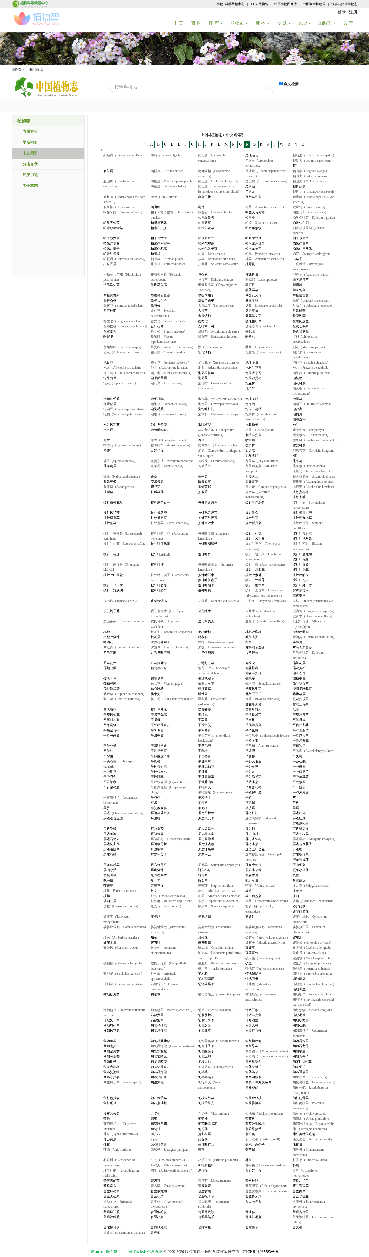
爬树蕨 (250, 186)
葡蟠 (106, 1119)
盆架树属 (299, 445)
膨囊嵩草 (204, 482)
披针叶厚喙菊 (160, 544)
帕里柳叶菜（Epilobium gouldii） (315, 218)
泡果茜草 (109, 378)
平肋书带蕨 (159, 751)
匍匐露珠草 (301, 1041)
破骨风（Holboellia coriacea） (313, 942)
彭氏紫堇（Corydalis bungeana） (315, 451)
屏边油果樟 (206, 849)
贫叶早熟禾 (159, 709)
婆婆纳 (155, 917)
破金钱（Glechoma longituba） (313, 948)
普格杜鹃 (251, 1181)
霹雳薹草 (299, 595)
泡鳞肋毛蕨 (111, 399)
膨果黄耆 (109, 482)
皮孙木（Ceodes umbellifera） (265, 621)
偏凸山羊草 (206, 684)
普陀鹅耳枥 (111, 1227)
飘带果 (203, 694)
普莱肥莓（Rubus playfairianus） (267, 1186)
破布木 (297, 937)
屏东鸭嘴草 (111, 865)
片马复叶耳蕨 (160, 653)
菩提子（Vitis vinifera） (214, 1113)
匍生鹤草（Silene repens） (311, 1077)
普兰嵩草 (299, 1191)
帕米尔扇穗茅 (255, 243)
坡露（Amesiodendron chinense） (220, 896)
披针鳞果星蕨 (302, 513)
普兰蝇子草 (206, 1196)
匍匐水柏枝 (159, 1051)
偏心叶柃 (157, 689)
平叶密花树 (253, 787)
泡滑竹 (250, 388)
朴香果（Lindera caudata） (311, 1160)
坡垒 (248, 891)
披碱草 (108, 492)
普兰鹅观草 (301, 1186)
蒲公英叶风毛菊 (304, 1134)
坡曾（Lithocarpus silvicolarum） (267, 901)
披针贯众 (251, 513)
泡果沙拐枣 (253, 378)
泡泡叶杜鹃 (206, 409)
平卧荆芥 (109, 771)
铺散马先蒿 (253, 1015)
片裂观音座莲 (255, 647)
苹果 (154, 802)
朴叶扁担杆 (206, 1165)
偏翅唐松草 (159, 668)
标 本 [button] (261, 23)
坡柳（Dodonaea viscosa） (169, 896)
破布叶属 (204, 942)
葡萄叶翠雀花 (207, 1124)
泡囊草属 (109, 404)
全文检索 (291, 84)
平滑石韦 (251, 740)
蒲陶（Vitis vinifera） (118, 1150)
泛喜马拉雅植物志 (344, 4)
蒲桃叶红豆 (206, 1144)
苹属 (296, 808)
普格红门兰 (301, 1181)
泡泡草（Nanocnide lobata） (170, 404)
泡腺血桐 (299, 419)
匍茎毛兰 (299, 1067)
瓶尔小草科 (253, 870)
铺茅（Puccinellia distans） (216, 1010)
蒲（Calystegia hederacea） (311, 1129)
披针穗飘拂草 (302, 518)
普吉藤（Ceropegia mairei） (170, 1186)
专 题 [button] (282, 23)
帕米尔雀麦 (206, 243)
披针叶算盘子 (207, 580)
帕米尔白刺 (301, 223)
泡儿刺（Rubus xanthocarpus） (172, 373)
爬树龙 (250, 191)
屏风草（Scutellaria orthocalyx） (220, 865)
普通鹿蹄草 (301, 1212)
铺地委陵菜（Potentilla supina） (220, 994)
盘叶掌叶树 (206, 326)
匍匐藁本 (204, 1030)
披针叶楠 (157, 564)
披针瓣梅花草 (113, 502)
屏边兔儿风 (111, 844)
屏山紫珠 (157, 870)
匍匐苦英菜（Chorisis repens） (219, 1041)
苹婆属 (250, 808)
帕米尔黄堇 (111, 238)
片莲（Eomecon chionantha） (217, 647)
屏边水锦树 (253, 839)
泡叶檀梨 (204, 425)
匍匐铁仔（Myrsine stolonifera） (267, 1051)
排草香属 (109, 264)
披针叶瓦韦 (301, 580)
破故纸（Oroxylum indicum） (218, 948)
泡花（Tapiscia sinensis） (120, 383)
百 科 (198, 22)
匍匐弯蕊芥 (111, 1056)
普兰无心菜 (111, 1196)
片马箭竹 (251, 653)
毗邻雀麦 (251, 637)
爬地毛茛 (251, 155)
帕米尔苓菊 (111, 243)
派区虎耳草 (301, 280)
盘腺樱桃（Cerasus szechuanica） (126, 326)
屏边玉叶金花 (255, 849)
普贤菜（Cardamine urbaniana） (125, 1232)
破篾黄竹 (251, 953)
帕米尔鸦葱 (159, 249)
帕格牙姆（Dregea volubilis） (123, 212)
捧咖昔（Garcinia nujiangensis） (267, 487)
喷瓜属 (250, 440)
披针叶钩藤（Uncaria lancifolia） (126, 544)
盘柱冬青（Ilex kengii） (261, 326)
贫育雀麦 (204, 709)
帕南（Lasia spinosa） (213, 254)
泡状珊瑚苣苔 (160, 430)
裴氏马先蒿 (253, 435)
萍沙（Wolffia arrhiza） (261, 886)
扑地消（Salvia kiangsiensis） (123, 973)
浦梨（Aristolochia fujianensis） (172, 1170)
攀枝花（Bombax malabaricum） (125, 305)
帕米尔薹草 (301, 243)
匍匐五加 (204, 1056)
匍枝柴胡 (251, 1088)
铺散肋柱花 (206, 1015)
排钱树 (203, 274)
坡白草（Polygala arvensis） (312, 886)
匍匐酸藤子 (206, 1051)
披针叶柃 (204, 554)
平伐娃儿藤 (301, 725)
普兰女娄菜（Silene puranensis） (267, 1191)
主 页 (180, 22)
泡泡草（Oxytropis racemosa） (219, 404)
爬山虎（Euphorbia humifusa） (219, 181)
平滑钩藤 (157, 735)
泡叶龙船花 (159, 425)
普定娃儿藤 (253, 1170)
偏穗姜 (250, 678)
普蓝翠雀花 (301, 1196)
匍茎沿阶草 (159, 1077)
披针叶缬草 (206, 585)
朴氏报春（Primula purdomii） (219, 1160)
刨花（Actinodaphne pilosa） (123, 352)
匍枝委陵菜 (253, 1103)
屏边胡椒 (109, 828)
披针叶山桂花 (113, 575)
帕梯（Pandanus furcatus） (263, 254)
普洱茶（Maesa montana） (216, 1181)
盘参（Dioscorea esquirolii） (264, 305)
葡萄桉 (203, 1119)
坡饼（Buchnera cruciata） (121, 891)
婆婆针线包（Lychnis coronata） (125, 927)
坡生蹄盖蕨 (253, 896)
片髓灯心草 (206, 663)
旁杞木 (250, 331)
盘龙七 (203, 321)
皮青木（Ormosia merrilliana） (313, 616)
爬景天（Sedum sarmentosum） (314, 160)
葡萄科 (250, 1119)
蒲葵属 (203, 1139)
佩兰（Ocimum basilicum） (169, 440)
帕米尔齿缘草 (113, 228)
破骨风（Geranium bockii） (122, 948)
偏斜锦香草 (301, 684)
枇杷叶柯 (204, 632)
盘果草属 (251, 311)
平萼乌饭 (109, 725)
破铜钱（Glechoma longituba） (124, 963)
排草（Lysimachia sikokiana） (218, 259)
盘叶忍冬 (157, 326)
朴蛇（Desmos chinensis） (169, 1160)
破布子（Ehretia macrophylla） (266, 942)
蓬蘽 (154, 476)
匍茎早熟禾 (206, 1077)
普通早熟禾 (206, 1217)
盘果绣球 (204, 316)
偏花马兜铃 (253, 673)
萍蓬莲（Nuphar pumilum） (217, 886)
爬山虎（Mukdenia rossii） (311, 181)
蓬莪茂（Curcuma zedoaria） (217, 461)
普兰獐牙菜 (253, 1196)
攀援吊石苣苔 (160, 295)
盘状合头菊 (301, 326)
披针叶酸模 (301, 575)
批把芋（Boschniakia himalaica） (315, 487)
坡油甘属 (109, 901)
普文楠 (297, 1227)
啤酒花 (108, 642)
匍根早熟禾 (253, 1062)
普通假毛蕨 (159, 1212)
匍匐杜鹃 (299, 1025)
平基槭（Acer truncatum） (263, 746)
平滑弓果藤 (111, 735)
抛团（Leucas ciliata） (260, 347)
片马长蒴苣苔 (302, 647)
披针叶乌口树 (113, 585)
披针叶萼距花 (302, 533)
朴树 (248, 1160)
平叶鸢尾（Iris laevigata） (216, 792)
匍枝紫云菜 (111, 1113)
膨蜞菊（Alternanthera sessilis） (314, 482)
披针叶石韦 (206, 575)
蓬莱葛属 (109, 466)
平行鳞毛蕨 (111, 787)
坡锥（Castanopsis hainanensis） (315, 901)
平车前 (203, 720)
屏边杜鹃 (251, 813)
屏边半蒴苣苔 (160, 813)
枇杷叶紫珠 (111, 637)
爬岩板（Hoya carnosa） (120, 207)
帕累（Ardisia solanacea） (310, 212)
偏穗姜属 (299, 678)
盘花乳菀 (299, 316)
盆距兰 (108, 451)
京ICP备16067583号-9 (260, 1252)
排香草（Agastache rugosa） (312, 274)
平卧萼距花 (159, 766)
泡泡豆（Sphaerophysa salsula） (125, 409)
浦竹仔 (203, 1170)
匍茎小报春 (111, 1077)
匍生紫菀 (157, 1082)
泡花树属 (299, 383)
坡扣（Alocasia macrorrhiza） (218, 891)
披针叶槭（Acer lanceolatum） (266, 564)
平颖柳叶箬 (253, 792)
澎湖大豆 (251, 476)
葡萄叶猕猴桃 (255, 1124)
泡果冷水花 (253, 373)
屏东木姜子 (159, 854)
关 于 (350, 22)
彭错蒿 (250, 451)
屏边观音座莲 (113, 818)
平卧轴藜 (109, 782)
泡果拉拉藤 (206, 373)
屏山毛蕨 (299, 865)
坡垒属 (297, 891)
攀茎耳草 (251, 290)
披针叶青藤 (301, 564)
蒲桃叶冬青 (159, 1144)
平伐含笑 (204, 725)
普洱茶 (155, 1181)
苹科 (296, 802)
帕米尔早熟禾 (302, 249)
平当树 (250, 720)
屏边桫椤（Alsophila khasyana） (315, 839)
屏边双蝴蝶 (206, 839)
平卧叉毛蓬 (253, 761)
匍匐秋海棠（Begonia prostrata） (173, 1046)
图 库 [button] (214, 23)
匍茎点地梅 (111, 1067)
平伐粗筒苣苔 (160, 725)
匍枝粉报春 (111, 1098)
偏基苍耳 (299, 673)
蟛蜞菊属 (204, 487)
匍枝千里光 (206, 1103)
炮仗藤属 (251, 362)
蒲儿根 (155, 1134)
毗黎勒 (203, 637)
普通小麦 (157, 1217)
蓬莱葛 (297, 461)
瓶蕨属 (108, 880)
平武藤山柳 (206, 782)
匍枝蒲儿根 (159, 1103)
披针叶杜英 (253, 533)
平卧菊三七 (159, 771)
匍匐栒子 (109, 1062)
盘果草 (203, 311)
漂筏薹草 (204, 689)
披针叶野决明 (113, 590)
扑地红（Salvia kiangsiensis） (265, 968)
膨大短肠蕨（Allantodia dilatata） (315, 476)
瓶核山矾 (109, 875)
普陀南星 (204, 1227)
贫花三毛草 (301, 704)
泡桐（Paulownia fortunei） (169, 414)
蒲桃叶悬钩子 (255, 1144)
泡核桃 (297, 378)
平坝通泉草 (301, 715)
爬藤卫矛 (204, 197)
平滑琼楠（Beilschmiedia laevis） (268, 735)
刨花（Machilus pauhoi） (310, 347)
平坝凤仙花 (111, 715)
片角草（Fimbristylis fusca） (170, 647)
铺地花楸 (251, 979)
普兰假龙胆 (159, 1191)
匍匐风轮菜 (111, 1030)
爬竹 (201, 207)
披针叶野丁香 (302, 585)
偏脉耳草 (109, 678)
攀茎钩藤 (299, 290)
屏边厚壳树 (301, 823)
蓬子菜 (203, 476)
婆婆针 (250, 917)
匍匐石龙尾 (301, 1046)
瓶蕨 (296, 875)
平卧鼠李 (157, 777)
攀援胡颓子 (206, 295)
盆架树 (250, 445)
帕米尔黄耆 (159, 238)
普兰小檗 (157, 1196)
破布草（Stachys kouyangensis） (267, 937)
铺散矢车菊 (111, 1020)
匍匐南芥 (109, 1046)
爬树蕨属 (299, 186)
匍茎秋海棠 (159, 1072)
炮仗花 (108, 362)
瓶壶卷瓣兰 (159, 875)
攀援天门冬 (159, 300)
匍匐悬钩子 (301, 1056)
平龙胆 (250, 751)
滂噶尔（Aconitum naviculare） (219, 331)
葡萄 (154, 1119)
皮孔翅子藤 (111, 611)
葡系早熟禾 (253, 1129)
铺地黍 (155, 994)
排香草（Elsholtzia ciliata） (216, 280)
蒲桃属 (297, 1144)
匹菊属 (297, 642)
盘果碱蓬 (299, 311)
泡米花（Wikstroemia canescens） (221, 399)
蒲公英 (250, 1134)
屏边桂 (155, 818)
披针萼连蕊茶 (255, 502)
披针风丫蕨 (111, 513)
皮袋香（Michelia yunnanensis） (220, 601)
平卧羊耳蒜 (301, 777)
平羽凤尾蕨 (301, 792)
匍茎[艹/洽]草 (302, 1062)
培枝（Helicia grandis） (261, 430)
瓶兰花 (155, 880)
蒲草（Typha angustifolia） (121, 1134)
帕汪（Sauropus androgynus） (313, 254)
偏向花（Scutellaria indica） (264, 684)
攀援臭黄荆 (111, 295)
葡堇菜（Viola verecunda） (311, 1113)
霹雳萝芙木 (301, 590)
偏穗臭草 (157, 678)
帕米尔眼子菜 (207, 249)
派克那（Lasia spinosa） (262, 280)
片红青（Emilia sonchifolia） (123, 647)
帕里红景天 (206, 218)
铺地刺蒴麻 (206, 979)
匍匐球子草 (206, 1046)
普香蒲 (155, 1232)
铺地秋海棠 (111, 994)
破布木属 (109, 942)
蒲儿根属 (204, 1134)
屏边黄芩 (157, 828)
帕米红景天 (111, 254)
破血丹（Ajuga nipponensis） (313, 963)
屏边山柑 (251, 834)
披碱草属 (157, 492)
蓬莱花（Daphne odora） (168, 466)
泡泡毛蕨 (157, 409)
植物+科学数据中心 (230, 4)
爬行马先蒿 (253, 197)
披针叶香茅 (159, 585)
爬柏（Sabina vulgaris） (167, 155)
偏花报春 (251, 668)
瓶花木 (203, 875)
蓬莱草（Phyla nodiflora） (263, 461)
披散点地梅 (301, 492)
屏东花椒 (109, 854)
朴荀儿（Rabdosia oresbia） (170, 1165)
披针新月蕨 (253, 523)
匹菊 (248, 642)
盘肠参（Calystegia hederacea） (314, 305)
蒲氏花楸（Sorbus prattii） (263, 1139)
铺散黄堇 (157, 1015)
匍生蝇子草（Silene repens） (123, 1082)
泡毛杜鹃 (157, 399)
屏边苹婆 (109, 834)
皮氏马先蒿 (206, 621)
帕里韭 (250, 218)
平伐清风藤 (253, 725)
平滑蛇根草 (301, 735)
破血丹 (250, 963)
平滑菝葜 (251, 730)
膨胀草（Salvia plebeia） (120, 487)
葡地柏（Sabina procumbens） (266, 1113)
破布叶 (155, 942)
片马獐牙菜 (159, 663)
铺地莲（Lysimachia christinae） (314, 984)
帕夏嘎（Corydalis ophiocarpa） (125, 259)
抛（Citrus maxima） (212, 347)
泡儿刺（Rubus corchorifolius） (125, 373)
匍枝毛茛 (109, 1103)
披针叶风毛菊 (255, 538)
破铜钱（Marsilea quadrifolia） (313, 958)
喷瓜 (201, 440)
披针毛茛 (251, 518)
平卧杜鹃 (299, 761)
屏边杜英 (299, 813)
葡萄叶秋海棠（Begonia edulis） (315, 1124)
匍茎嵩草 (251, 1072)
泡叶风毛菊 (111, 425)
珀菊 (154, 937)
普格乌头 (109, 1186)
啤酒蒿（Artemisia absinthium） (314, 637)
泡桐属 (297, 414)
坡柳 (106, 896)
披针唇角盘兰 (160, 502)
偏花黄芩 (299, 668)
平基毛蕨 (204, 746)
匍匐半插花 (159, 1025)
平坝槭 (203, 715)
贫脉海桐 (109, 709)
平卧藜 (203, 771)
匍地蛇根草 (111, 1025)
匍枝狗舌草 (159, 1098)
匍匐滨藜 (204, 1025)
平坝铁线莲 (253, 715)
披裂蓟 (203, 492)
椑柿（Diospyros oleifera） (216, 642)
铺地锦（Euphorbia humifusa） (124, 984)
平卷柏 (108, 751)
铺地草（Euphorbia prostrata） (313, 973)
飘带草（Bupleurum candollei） (124, 694)
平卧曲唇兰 (301, 771)
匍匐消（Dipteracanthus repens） (267, 1056)
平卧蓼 (250, 771)
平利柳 (203, 751)
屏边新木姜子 (302, 844)
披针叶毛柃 (301, 559)
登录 (341, 12)
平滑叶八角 (159, 746)
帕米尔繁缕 (253, 228)
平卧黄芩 (251, 766)
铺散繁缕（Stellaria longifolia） (314, 1010)
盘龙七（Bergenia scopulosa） (124, 321)
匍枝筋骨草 (301, 1098)
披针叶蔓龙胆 (302, 554)
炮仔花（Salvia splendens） (311, 362)
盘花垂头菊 (253, 316)
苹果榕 (203, 802)
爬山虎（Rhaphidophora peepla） (173, 181)
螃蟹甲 (108, 336)
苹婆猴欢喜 (159, 808)
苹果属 (250, 802)
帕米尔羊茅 (253, 249)
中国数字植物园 (314, 4)
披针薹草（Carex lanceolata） (171, 523)
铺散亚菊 (157, 1020)
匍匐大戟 (251, 1025)
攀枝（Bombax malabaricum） (313, 300)
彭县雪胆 (251, 456)
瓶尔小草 (204, 870)
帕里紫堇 (204, 223)
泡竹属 (108, 430)
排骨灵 (250, 264)
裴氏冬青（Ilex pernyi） (309, 430)
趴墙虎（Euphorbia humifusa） (124, 155)
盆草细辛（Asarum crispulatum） (220, 445)
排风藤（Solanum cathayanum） (219, 264)
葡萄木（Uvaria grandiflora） (312, 1119)
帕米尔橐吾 (111, 249)
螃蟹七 (250, 336)
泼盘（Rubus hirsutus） (167, 906)
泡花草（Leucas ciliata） (167, 383)
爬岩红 (155, 207)
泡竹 (296, 425)
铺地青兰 (299, 989)
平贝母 (155, 720)
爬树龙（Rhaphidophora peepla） (315, 191)
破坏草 (250, 948)
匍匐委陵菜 (159, 1056)
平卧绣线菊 (253, 777)
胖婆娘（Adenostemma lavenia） (173, 347)
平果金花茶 (111, 730)
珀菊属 (203, 937)
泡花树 (250, 383)
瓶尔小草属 (301, 870)
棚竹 (296, 456)
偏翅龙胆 (109, 668)
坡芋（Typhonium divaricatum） (219, 901)
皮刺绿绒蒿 (159, 601)
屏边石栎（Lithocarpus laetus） (172, 839)
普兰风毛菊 (111, 1191)
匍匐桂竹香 (253, 1030)
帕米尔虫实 (159, 228)
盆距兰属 (157, 451)
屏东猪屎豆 (159, 865)
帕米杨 (155, 254)
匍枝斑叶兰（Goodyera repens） (315, 1082)
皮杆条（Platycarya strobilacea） (267, 601)
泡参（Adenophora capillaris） (124, 367)
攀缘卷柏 (251, 300)
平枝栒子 (204, 797)
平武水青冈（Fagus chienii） (170, 782)
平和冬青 (157, 730)
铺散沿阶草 (206, 1020)
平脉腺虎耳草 (160, 756)
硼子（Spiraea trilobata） (120, 461)
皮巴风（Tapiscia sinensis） (122, 601)
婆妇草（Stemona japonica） (217, 906)
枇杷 (106, 632)
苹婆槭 (203, 808)
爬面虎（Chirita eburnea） (168, 171)
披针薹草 (109, 523)
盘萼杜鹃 (109, 311)
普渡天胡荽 (111, 1181)
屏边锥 (297, 849)
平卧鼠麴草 (206, 777)
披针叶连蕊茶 (160, 554)
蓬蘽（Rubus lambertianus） (122, 476)
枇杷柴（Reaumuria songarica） (172, 632)
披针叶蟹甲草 (255, 585)
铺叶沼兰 (251, 1020)
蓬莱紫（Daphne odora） (310, 466)
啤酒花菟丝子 (160, 642)
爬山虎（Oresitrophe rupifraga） (267, 181)
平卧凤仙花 (206, 766)
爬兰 (296, 165)
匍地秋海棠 (301, 1020)
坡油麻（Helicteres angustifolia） (173, 901)
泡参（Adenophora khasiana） (171, 367)
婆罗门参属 (301, 911)
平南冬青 (204, 756)
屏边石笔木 (111, 839)
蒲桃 (106, 1144)
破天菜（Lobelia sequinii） (263, 958)
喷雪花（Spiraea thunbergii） (123, 445)
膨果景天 (157, 482)
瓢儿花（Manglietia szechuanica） (173, 699)
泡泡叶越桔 (253, 409)
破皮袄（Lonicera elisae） (310, 953)
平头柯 (297, 756)
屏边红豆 (299, 818)
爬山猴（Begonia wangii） (311, 171)
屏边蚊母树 (159, 844)
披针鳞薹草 (111, 518)
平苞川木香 (111, 720)
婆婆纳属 (204, 917)
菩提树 (155, 1113)
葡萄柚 (155, 1129)
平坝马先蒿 (159, 715)
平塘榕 (250, 756)
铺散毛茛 (299, 1015)
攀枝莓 (155, 305)
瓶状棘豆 (299, 880)
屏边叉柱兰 (206, 813)
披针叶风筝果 (302, 538)
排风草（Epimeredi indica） (169, 264)
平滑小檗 (109, 746)
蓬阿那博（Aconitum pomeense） (173, 461)
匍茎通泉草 (301, 1072)
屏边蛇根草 (301, 834)
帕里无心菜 (111, 223)
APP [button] (303, 23)
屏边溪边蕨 (206, 844)
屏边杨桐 (157, 849)
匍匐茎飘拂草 (160, 1041)
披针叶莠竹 (159, 590)
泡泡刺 (250, 404)
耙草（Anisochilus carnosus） (265, 207)
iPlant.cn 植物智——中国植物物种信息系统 (126, 1252)
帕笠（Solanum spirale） (262, 223)
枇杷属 (155, 637)
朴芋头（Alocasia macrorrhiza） (267, 1165)
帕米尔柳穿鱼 (160, 243)
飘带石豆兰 (253, 694)
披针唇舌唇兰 (207, 502)
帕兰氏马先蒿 (255, 212)
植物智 (16, 70)
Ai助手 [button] (325, 23)
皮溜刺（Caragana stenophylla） (314, 611)
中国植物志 (35, 70)
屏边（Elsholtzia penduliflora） (124, 813)
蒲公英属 (109, 1139)
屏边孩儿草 (206, 818)
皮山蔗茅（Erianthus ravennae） (125, 621)
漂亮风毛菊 (253, 689)
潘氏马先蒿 (159, 285)
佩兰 (106, 440)
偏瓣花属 (299, 663)
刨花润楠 (204, 352)
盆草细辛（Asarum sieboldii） (171, 445)
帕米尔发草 (206, 228)
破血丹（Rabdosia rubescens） (219, 963)
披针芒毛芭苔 (207, 518)
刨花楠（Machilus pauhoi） (169, 352)
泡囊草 (297, 399)
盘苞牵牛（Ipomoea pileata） (217, 305)
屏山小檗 (109, 870)
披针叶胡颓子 (207, 544)
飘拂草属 (299, 694)
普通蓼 (250, 1212)
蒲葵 (154, 1139)
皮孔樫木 (204, 611)
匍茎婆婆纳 (111, 1072)
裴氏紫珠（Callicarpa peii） (311, 435)
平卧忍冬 (109, 777)
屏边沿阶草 (111, 849)
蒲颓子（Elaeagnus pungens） (171, 1150)
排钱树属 (251, 274)
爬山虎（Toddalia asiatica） (169, 186)
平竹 (248, 797)
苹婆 (106, 808)
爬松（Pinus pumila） (165, 197)
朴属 (296, 1165)
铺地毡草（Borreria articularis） (172, 1010)
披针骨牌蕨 (159, 513)
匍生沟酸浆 (253, 1077)
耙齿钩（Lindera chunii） (310, 207)
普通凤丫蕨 (111, 1212)
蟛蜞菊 (155, 487)
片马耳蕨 (109, 653)
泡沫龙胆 (251, 399)
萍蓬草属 (157, 886)
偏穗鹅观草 (206, 678)
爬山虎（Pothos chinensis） (311, 176)
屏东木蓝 (204, 854)
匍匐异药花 (159, 1062)
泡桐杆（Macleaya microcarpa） (219, 414)
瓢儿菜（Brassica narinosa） (122, 699)
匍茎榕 (203, 1072)
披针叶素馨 (253, 575)
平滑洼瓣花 (301, 740)
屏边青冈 (157, 834)
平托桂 (155, 761)
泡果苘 (203, 378)
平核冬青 (204, 730)
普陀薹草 (251, 1227)
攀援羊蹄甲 (206, 300)
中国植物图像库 (285, 4)
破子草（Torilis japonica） (216, 968)
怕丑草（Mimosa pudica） (169, 259)
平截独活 (299, 746)
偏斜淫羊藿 (111, 689)
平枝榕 (155, 797)
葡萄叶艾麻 (159, 1124)
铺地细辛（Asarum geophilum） (315, 994)
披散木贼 (299, 497)
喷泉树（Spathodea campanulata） (315, 440)
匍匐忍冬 (251, 1046)
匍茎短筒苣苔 (160, 1067)
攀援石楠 (109, 300)
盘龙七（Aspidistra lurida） (169, 321)
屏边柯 (250, 828)
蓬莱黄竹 (204, 466)
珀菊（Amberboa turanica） (122, 937)
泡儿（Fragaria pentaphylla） (312, 367)
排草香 (297, 259)
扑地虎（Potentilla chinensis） (313, 968)
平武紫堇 (299, 782)
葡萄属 (203, 1129)
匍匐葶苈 (299, 1051)
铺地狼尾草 (206, 984)
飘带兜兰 (157, 694)
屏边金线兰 (206, 828)
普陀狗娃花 (159, 1227)
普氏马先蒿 (253, 1201)
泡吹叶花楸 (253, 367)
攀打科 (250, 285)
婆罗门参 (299, 906)
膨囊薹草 (251, 482)
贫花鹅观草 (301, 699)
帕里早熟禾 (159, 223)
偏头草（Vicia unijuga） (167, 684)
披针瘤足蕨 (159, 518)
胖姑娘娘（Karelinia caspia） (123, 347)
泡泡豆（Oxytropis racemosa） (313, 404)
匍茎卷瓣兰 (253, 1067)
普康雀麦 (204, 1186)
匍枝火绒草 (206, 1098)
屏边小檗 (251, 844)
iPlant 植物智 (259, 4)
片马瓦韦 (109, 663)
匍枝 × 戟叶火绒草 (258, 1082)
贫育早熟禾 (253, 709)
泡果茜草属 (159, 378)
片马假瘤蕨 (206, 653)
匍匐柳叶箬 (253, 1041)
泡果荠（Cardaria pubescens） (313, 373)
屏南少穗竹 (253, 865)
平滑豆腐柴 (301, 730)
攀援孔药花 (253, 295)
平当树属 (299, 720)
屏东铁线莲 (301, 860)
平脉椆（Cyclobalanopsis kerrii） (315, 751)
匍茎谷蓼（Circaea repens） (217, 1067)
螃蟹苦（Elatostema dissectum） (219, 336)
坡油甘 (297, 896)
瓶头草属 (251, 880)
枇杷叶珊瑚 (301, 632)
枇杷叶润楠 (253, 632)
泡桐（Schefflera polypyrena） (124, 414)
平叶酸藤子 (301, 787)
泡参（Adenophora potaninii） (218, 367)
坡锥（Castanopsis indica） (121, 906)
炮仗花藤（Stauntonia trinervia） (220, 362)
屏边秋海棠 (206, 834)
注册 (353, 12)
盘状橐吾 (109, 331)
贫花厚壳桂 (253, 704)
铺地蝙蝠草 (253, 973)
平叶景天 (204, 787)
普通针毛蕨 (253, 1217)
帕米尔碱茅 (301, 238)
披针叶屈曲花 (255, 569)
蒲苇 (201, 1150)
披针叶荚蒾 (111, 554)
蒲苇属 (250, 1150)
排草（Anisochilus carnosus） (265, 259)
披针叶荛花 (301, 569)
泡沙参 (297, 409)
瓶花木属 (251, 875)
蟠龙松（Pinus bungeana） (169, 331)
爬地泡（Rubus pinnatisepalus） (314, 155)
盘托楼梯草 (253, 321)
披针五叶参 (206, 523)
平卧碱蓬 (299, 766)
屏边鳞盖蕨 (301, 828)
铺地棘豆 (299, 979)
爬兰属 (108, 171)
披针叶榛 (204, 590)
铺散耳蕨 (251, 1010)
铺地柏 (203, 973)
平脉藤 (108, 756)
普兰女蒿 (204, 1191)
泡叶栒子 (251, 425)
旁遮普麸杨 (301, 331)
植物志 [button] (238, 23)
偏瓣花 (250, 663)
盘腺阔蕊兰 (301, 321)
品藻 (296, 709)
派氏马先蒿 (111, 285)
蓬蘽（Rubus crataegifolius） (312, 471)
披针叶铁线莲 (255, 580)
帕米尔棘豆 (206, 238)
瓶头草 (203, 880)
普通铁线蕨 (111, 1217)
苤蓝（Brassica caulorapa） (263, 699)
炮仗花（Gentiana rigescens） (171, 362)
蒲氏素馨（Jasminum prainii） (313, 1139)
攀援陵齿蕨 (301, 295)
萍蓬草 (108, 886)
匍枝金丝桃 (253, 1098)
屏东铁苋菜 (301, 854)
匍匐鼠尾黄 (111, 1051)
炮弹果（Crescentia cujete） (264, 352)
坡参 (154, 891)
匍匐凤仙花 (159, 1030)
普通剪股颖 (206, 1212)
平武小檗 (251, 782)
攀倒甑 (297, 285)
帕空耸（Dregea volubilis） (216, 212)
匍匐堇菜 (109, 1041)
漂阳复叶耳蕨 (302, 689)
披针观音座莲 (207, 513)
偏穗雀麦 (109, 684)
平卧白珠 (204, 761)
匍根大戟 (204, 1062)
